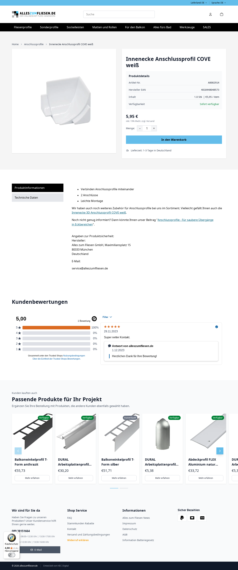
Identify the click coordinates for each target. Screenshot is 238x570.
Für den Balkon (136, 27)
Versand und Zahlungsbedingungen (88, 534)
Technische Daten (26, 197)
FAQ (69, 517)
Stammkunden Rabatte (80, 523)
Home (15, 44)
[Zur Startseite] (47, 14)
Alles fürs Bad (163, 27)
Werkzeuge (188, 27)
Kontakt (71, 529)
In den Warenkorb (173, 140)
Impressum (129, 523)
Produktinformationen (30, 188)
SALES (207, 27)
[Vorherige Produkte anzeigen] (18, 450)
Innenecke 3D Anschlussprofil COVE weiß (99, 212)
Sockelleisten (75, 27)
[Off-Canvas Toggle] (210, 14)
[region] (119, 449)
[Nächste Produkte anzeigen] (219, 450)
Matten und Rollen (105, 27)
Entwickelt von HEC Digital (56, 565)
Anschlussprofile (34, 44)
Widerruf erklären (78, 540)
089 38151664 (21, 531)
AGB (124, 534)
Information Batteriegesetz (138, 540)
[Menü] (18, 534)
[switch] (11, 555)
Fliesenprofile (24, 27)
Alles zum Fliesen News (136, 517)
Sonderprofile (50, 27)
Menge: (130, 128)
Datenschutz (129, 529)
